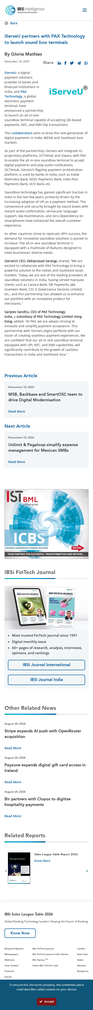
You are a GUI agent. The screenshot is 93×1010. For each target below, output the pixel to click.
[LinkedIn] (59, 63)
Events (8, 976)
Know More (42, 861)
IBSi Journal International (46, 664)
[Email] (79, 63)
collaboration (22, 133)
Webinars (10, 959)
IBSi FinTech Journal (43, 948)
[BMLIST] (46, 524)
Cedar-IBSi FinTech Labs (45, 965)
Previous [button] (6, 871)
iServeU (10, 72)
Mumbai (81, 965)
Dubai (80, 959)
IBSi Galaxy (40, 959)
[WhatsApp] (86, 63)
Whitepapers (11, 954)
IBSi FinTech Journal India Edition (50, 954)
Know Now (20, 933)
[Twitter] (71, 63)
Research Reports (14, 948)
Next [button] (87, 871)
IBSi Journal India (46, 679)
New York (82, 954)
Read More (16, 411)
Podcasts (9, 971)
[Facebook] (65, 63)
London (81, 948)
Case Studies (12, 965)
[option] (46, 871)
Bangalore (82, 971)
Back (13, 23)
